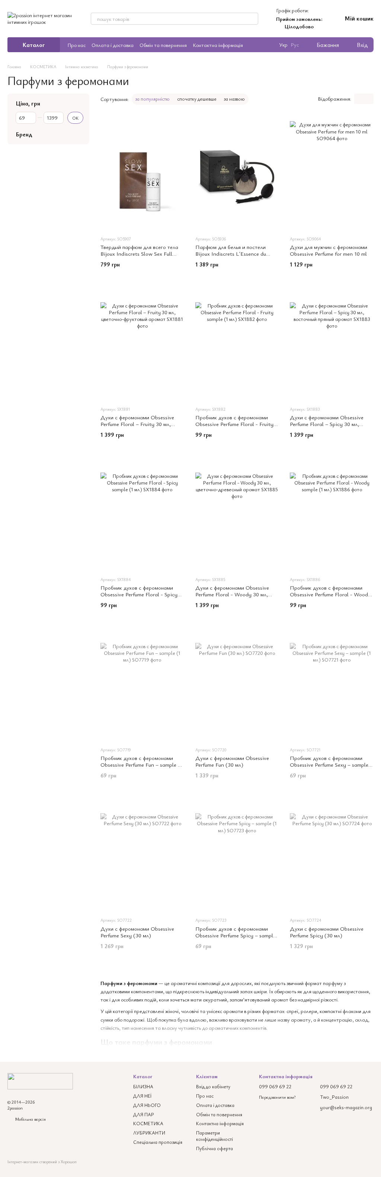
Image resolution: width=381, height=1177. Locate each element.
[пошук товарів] (252, 19)
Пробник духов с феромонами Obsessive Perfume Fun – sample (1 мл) (141, 764)
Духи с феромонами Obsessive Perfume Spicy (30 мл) (327, 932)
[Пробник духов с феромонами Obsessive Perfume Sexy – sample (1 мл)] (332, 685)
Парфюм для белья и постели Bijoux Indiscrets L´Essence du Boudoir (230, 253)
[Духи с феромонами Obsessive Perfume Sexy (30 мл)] (142, 855)
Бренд (24, 134)
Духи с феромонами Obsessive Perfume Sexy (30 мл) (137, 932)
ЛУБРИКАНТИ (149, 1132)
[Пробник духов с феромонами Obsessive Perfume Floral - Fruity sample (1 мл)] (237, 344)
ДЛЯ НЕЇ (142, 1095)
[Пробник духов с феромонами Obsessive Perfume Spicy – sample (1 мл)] (237, 855)
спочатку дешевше (197, 98)
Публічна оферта (214, 1148)
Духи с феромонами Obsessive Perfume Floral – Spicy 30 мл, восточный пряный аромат (327, 423)
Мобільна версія (30, 1119)
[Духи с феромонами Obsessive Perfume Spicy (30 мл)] (332, 855)
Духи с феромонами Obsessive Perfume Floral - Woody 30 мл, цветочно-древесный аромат (232, 594)
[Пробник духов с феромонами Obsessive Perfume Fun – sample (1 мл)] (142, 685)
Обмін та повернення (163, 44)
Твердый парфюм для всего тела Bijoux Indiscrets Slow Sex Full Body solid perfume (139, 253)
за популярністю (152, 98)
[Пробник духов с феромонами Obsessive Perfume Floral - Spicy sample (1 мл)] (142, 514)
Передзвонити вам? (277, 1097)
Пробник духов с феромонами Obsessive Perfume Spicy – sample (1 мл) (235, 935)
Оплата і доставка (113, 44)
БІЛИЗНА (143, 1086)
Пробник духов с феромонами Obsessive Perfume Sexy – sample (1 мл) (329, 764)
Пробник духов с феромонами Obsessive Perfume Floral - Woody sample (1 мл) (330, 594)
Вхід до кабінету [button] (213, 1086)
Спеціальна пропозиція (157, 1142)
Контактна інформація (218, 44)
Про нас (76, 44)
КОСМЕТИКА (148, 1123)
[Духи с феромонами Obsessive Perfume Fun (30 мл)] (237, 685)
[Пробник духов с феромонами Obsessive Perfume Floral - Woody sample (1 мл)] (332, 514)
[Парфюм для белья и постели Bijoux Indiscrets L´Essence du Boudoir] (237, 174)
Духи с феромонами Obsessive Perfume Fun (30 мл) (232, 761)
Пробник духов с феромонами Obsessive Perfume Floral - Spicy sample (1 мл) (138, 594)
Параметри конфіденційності (214, 1135)
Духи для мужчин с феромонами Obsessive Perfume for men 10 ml (328, 250)
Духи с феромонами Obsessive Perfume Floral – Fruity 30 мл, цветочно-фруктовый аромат (137, 423)
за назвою (234, 98)
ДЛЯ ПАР (143, 1114)
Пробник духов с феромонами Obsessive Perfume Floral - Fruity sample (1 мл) (234, 423)
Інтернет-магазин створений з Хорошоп (42, 1161)
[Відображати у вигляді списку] (369, 99)
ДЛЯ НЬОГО (147, 1105)
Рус (295, 44)
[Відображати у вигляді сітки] (359, 99)
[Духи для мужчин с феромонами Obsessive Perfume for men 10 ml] (332, 174)
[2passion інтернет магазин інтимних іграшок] (40, 1080)
